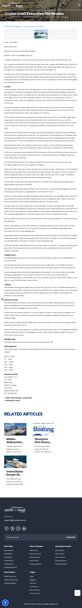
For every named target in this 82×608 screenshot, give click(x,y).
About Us (33, 583)
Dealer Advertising (11, 580)
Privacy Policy (35, 590)
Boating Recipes (61, 564)
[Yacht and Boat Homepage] (12, 5)
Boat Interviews (35, 554)
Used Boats (8, 554)
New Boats (8, 557)
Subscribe (70, 537)
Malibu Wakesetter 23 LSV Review (15, 439)
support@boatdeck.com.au (15, 520)
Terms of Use (35, 593)
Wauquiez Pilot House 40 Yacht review (43, 439)
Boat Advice (59, 550)
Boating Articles (36, 564)
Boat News (34, 550)
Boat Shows (34, 561)
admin (7, 26)
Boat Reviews (16, 17)
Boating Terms (61, 561)
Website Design (10, 583)
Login (32, 576)
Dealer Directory (10, 576)
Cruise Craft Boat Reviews (32, 17)
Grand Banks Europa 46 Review (15, 472)
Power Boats (8, 561)
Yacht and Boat (36, 604)
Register (33, 580)
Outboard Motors (10, 567)
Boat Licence (60, 557)
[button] (2, 299)
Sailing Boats (9, 564)
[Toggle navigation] (79, 5)
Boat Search (8, 550)
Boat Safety (59, 554)
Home (7, 17)
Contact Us (34, 587)
